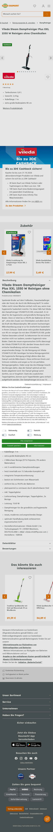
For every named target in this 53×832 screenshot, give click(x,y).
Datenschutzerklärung (33, 384)
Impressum (47, 384)
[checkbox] (4, 430)
